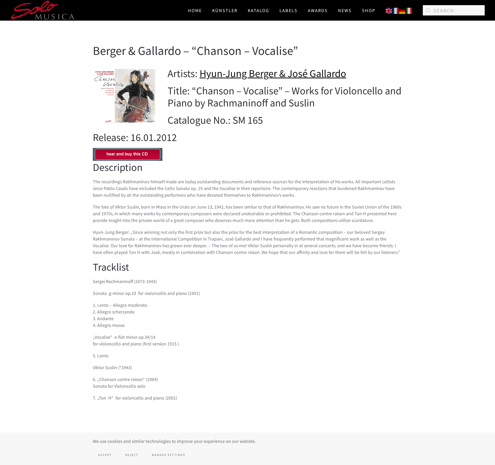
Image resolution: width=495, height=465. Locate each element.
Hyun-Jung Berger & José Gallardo (273, 73)
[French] (395, 10)
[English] (389, 10)
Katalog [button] (258, 10)
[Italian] (409, 10)
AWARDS (318, 10)
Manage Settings (168, 455)
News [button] (345, 10)
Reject (131, 455)
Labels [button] (288, 10)
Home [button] (195, 10)
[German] (402, 10)
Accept (105, 455)
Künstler (224, 10)
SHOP (368, 10)
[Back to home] (42, 10)
